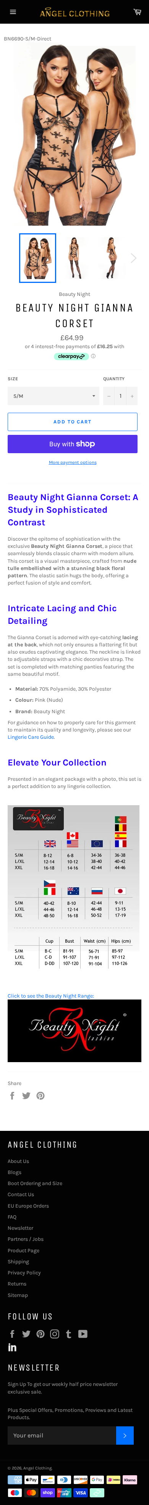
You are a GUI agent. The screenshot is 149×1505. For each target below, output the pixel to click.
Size (13, 378)
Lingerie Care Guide (31, 737)
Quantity (114, 378)
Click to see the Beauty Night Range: (51, 996)
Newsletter (20, 1228)
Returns (17, 1284)
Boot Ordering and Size (35, 1183)
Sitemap (18, 1295)
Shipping (18, 1261)
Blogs (14, 1172)
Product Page (23, 1250)
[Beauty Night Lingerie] (74, 1060)
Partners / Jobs (26, 1239)
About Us (18, 1161)
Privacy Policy (24, 1272)
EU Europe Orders (28, 1206)
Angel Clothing (37, 1468)
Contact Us (21, 1194)
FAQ (12, 1217)
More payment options (73, 462)
